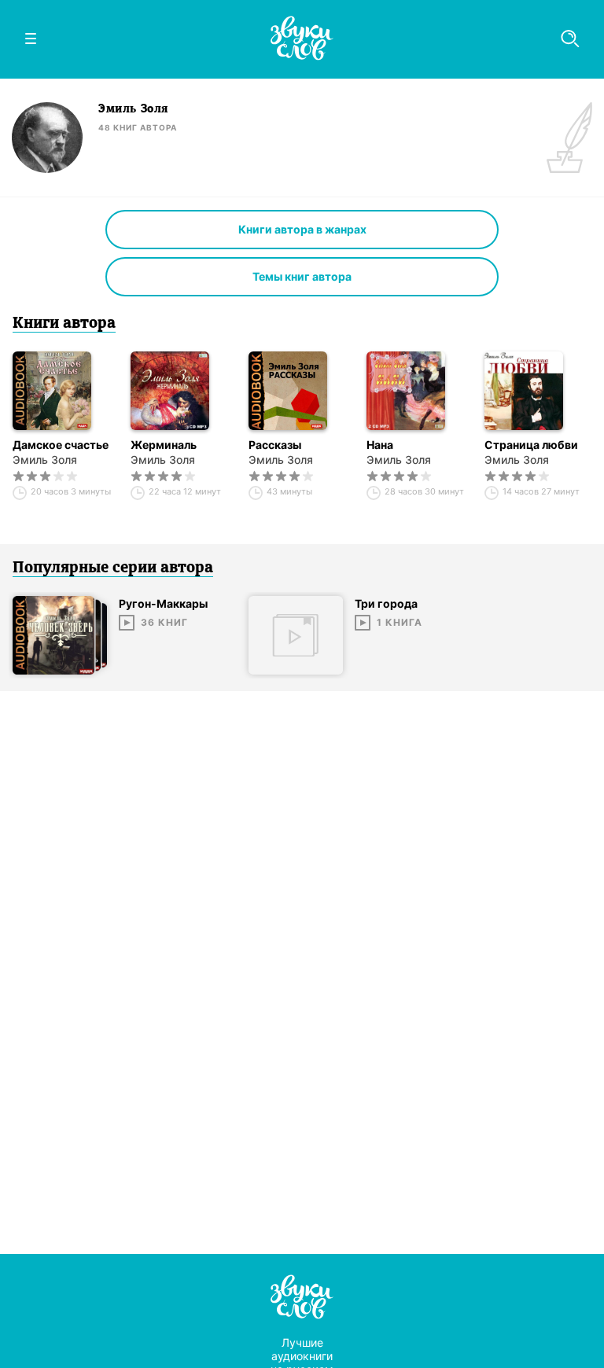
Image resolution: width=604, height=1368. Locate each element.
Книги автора (64, 324)
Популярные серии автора (113, 568)
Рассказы (275, 444)
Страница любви (531, 444)
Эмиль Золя (45, 459)
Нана (379, 444)
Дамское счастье (61, 444)
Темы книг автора (302, 276)
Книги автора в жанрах (302, 229)
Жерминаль (164, 444)
